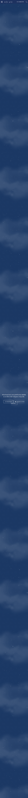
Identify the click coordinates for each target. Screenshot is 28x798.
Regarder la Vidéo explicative (18, 402)
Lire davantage (8, 401)
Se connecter (20, 1)
